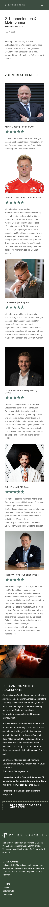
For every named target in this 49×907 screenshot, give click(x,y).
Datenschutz (8, 891)
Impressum (7, 894)
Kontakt (6, 888)
